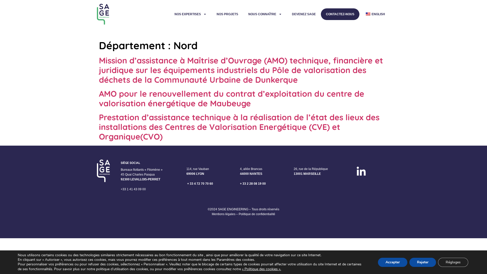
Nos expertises (188, 14)
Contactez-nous (340, 14)
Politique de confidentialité (257, 214)
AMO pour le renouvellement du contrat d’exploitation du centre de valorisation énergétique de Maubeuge (231, 98)
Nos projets (227, 14)
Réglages (453, 262)
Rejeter (422, 262)
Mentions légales (223, 214)
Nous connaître (262, 14)
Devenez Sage (304, 14)
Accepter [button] (393, 262)
